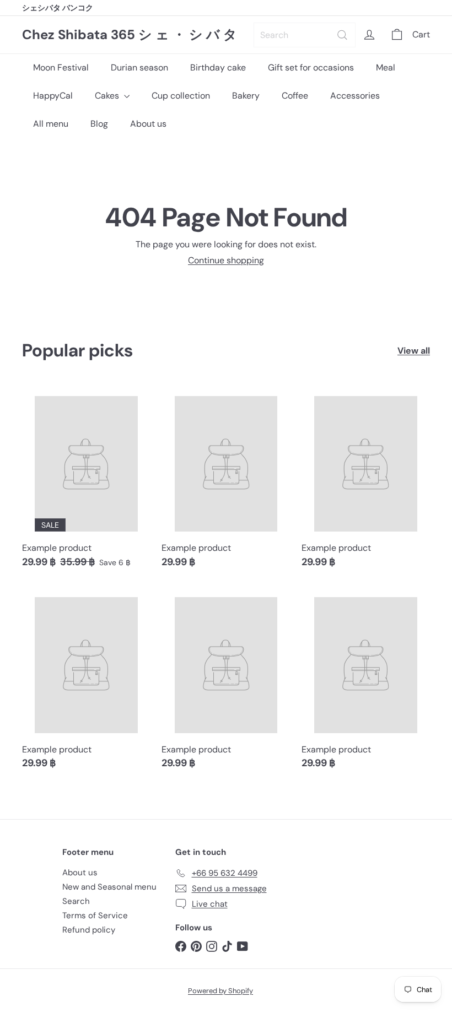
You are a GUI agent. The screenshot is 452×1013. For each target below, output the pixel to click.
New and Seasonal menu (109, 886)
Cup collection (181, 95)
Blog (99, 123)
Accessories (355, 95)
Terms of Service (95, 915)
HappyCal (53, 95)
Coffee (295, 95)
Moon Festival (61, 67)
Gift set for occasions (311, 67)
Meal (385, 67)
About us (148, 123)
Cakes (108, 95)
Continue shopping (226, 260)
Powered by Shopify (220, 990)
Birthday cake (218, 67)
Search (76, 901)
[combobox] (305, 35)
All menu (50, 123)
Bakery (246, 95)
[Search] (342, 35)
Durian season (139, 67)
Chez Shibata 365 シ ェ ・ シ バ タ (129, 35)
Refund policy (88, 929)
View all (413, 350)
